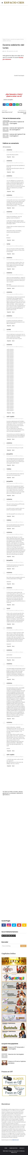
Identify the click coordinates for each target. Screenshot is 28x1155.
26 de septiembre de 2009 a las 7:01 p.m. (15, 522)
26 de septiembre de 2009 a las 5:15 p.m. (15, 317)
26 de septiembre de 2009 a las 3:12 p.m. (15, 197)
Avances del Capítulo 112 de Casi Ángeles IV (16, 129)
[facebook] (4, 925)
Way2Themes (19, 1153)
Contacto (21, 1148)
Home (6, 1148)
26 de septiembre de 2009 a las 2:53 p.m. (15, 162)
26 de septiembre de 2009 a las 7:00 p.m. (15, 501)
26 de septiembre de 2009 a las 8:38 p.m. (15, 574)
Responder (9, 156)
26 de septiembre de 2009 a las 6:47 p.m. (15, 455)
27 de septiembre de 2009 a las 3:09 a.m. (15, 629)
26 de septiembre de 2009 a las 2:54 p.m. (15, 177)
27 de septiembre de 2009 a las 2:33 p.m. (15, 685)
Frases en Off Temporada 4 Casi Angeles (16, 1048)
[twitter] (14, 925)
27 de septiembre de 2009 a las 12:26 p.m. (15, 665)
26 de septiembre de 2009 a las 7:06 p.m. (15, 562)
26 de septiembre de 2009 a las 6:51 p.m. (15, 471)
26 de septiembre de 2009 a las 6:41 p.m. (15, 445)
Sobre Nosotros (13, 1148)
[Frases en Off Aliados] (14, 1085)
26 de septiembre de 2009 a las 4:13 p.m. (15, 274)
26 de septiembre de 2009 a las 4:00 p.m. (15, 245)
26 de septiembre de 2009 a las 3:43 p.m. (15, 213)
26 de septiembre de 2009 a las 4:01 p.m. (15, 259)
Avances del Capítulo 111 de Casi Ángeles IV (17, 135)
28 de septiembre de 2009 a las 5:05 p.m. (15, 756)
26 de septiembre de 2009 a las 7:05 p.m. (15, 534)
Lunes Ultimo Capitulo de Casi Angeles (16, 122)
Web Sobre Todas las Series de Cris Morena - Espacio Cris (14, 1151)
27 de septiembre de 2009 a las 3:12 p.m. (15, 724)
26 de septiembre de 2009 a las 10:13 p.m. (15, 589)
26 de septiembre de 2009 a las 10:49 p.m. (15, 610)
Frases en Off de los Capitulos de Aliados (17, 1062)
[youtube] (19, 925)
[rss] (24, 925)
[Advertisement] (14, 22)
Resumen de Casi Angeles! (16, 1054)
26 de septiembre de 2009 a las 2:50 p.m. (15, 151)
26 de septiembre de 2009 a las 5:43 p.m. (15, 346)
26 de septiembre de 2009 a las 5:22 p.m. (15, 331)
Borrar (13, 156)
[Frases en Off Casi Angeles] (14, 1095)
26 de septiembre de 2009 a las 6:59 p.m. (15, 483)
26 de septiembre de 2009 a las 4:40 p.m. (15, 294)
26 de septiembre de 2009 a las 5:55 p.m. (15, 418)
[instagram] (9, 925)
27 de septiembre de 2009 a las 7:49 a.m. (15, 652)
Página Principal (6, 39)
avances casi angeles (15, 39)
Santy (5, 51)
